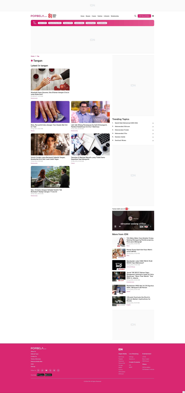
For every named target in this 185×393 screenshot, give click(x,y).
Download (33, 375)
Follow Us (33, 370)
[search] (135, 16)
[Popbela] (43, 16)
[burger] (153, 16)
